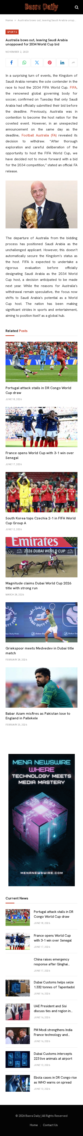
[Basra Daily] (42, 7)
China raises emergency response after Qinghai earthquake (51, 964)
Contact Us (50, 1125)
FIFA (73, 87)
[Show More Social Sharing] (73, 62)
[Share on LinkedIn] (62, 62)
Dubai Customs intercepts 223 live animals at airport (53, 1056)
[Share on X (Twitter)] (37, 62)
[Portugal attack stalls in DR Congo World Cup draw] (41, 362)
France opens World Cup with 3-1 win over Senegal (53, 937)
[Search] (76, 7)
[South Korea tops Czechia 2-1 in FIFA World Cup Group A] (41, 492)
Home (9, 20)
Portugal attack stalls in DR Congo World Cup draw (53, 914)
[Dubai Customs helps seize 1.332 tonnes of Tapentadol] (18, 988)
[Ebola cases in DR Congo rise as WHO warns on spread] (18, 1083)
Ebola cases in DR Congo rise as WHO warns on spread (55, 1079)
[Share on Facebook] (11, 62)
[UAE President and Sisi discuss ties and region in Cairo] (18, 1012)
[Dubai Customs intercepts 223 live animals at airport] (18, 1059)
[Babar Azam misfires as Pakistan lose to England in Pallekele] (41, 687)
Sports (12, 32)
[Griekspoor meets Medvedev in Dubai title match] (41, 622)
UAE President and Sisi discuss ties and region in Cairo (52, 1011)
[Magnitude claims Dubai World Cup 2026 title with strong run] (41, 557)
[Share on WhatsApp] (24, 62)
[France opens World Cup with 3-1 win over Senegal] (41, 427)
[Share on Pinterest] (50, 62)
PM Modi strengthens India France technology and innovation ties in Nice (53, 1035)
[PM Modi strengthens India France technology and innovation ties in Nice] (18, 1035)
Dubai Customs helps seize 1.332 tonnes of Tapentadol (54, 984)
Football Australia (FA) (39, 135)
